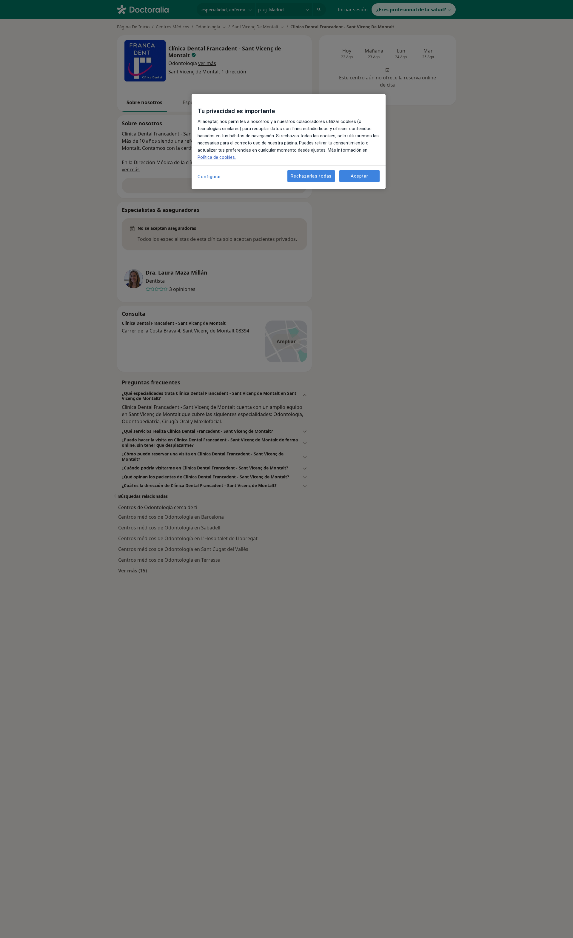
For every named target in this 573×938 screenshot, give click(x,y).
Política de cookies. (217, 157)
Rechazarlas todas (311, 176)
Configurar (209, 176)
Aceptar (359, 176)
